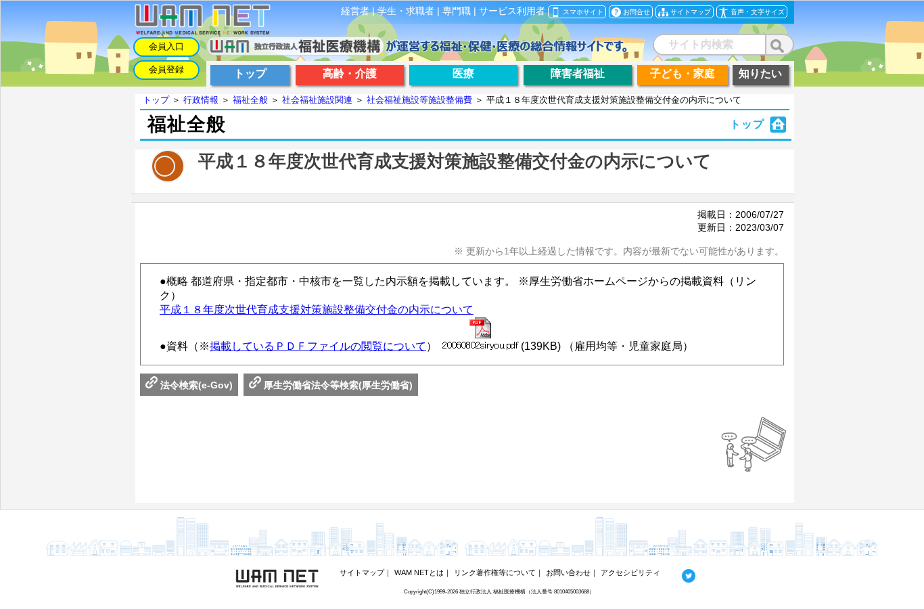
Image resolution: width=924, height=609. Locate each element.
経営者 (355, 11)
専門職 (456, 11)
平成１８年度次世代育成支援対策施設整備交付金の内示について (316, 309)
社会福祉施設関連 (317, 100)
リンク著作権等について (495, 572)
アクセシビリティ (630, 572)
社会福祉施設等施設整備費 (419, 100)
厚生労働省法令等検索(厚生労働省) (337, 385)
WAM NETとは (419, 572)
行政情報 (200, 100)
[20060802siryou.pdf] (480, 335)
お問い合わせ (568, 572)
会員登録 (166, 69)
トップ (156, 100)
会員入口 (166, 46)
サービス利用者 (512, 11)
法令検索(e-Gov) (195, 385)
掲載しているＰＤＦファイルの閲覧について (318, 346)
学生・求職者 (405, 11)
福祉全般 (250, 100)
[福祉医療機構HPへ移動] (417, 52)
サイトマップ (362, 572)
